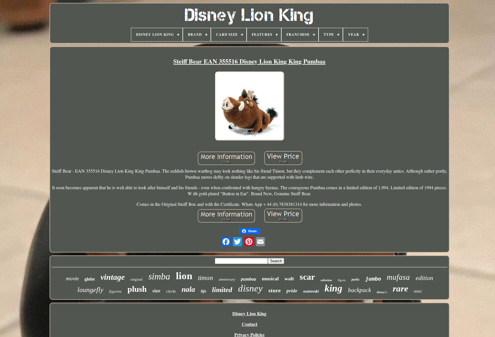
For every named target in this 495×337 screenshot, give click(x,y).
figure (342, 280)
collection (326, 280)
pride (291, 290)
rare (400, 288)
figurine (115, 291)
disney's (382, 292)
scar (307, 276)
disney (250, 288)
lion (184, 275)
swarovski (311, 291)
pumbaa (248, 279)
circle (171, 291)
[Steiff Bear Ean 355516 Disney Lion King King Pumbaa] (249, 106)
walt (289, 278)
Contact (249, 324)
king (333, 288)
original (136, 279)
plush (137, 288)
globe (90, 279)
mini (418, 291)
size (156, 290)
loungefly (90, 289)
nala (188, 289)
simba (159, 276)
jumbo (373, 278)
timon (205, 277)
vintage (113, 277)
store (274, 290)
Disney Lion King (249, 313)
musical (270, 278)
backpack (359, 290)
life (203, 291)
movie (72, 278)
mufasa (398, 277)
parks (355, 279)
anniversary (227, 279)
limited (222, 289)
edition (424, 277)
